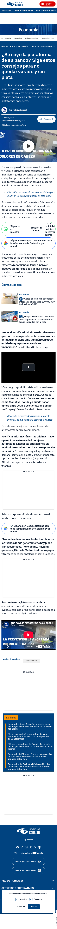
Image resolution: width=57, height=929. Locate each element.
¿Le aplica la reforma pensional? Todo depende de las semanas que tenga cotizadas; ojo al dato (37, 319)
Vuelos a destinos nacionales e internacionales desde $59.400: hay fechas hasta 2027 (37, 301)
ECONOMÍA (6, 38)
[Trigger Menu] (4, 4)
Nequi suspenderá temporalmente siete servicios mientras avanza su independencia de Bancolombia (29, 736)
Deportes (38, 899)
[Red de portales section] (52, 880)
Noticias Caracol (8, 46)
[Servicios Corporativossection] (52, 888)
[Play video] (28, 146)
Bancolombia (31, 661)
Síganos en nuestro (15, 229)
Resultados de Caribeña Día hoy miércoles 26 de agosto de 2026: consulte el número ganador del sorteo (29, 766)
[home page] (28, 831)
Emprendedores (47, 38)
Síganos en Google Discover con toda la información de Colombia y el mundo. (31, 243)
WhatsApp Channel (36, 229)
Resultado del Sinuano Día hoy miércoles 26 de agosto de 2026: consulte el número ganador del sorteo (30, 756)
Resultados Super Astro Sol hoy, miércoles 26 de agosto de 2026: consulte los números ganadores (30, 726)
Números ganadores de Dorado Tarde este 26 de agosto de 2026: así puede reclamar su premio (30, 746)
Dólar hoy (18, 38)
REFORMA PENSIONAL (23, 11)
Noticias (23, 899)
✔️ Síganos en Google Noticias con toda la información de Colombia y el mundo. (30, 528)
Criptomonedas (31, 38)
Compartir (46, 119)
